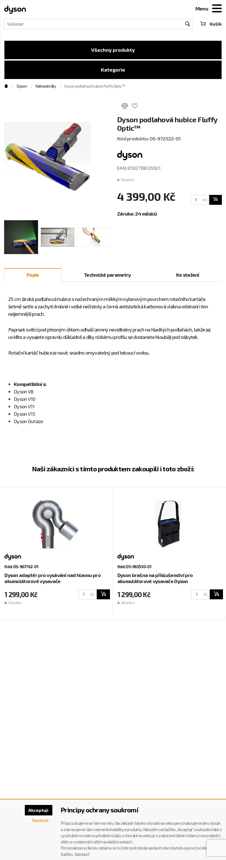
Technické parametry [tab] (107, 275)
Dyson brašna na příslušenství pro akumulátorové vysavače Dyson (155, 578)
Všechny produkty (113, 50)
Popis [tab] (33, 275)
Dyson (22, 86)
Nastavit (40, 820)
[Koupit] (215, 200)
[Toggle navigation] (217, 9)
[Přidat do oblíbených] (135, 107)
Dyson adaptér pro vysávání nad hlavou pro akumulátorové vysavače (52, 578)
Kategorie (113, 70)
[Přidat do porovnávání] (124, 107)
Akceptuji (38, 810)
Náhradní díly (46, 86)
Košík (216, 23)
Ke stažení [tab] (187, 275)
